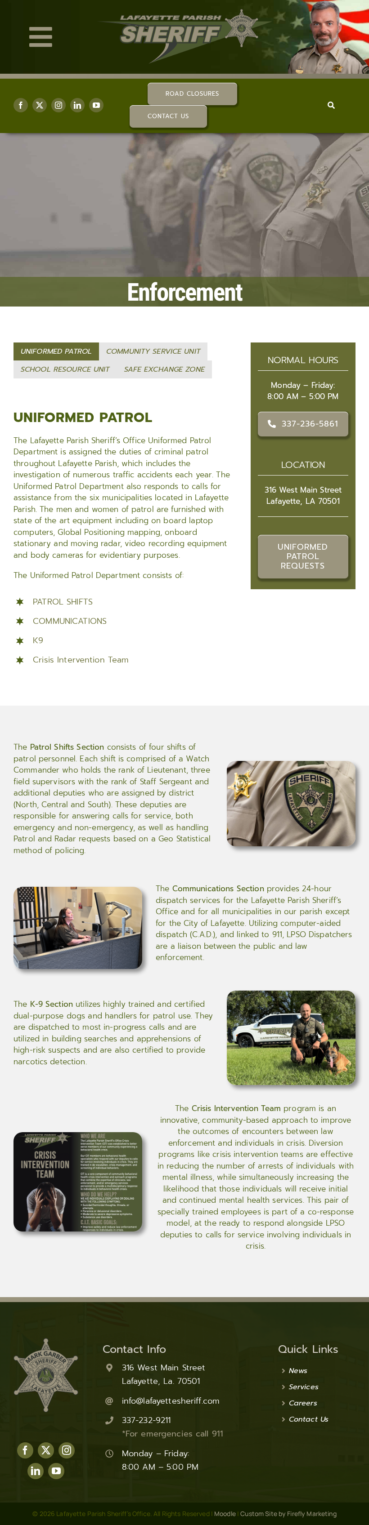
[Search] (331, 105)
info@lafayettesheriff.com (171, 1401)
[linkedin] (77, 105)
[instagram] (58, 105)
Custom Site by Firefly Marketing (288, 1513)
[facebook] (21, 105)
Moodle (225, 1513)
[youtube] (96, 105)
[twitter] (39, 105)
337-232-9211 (146, 1420)
